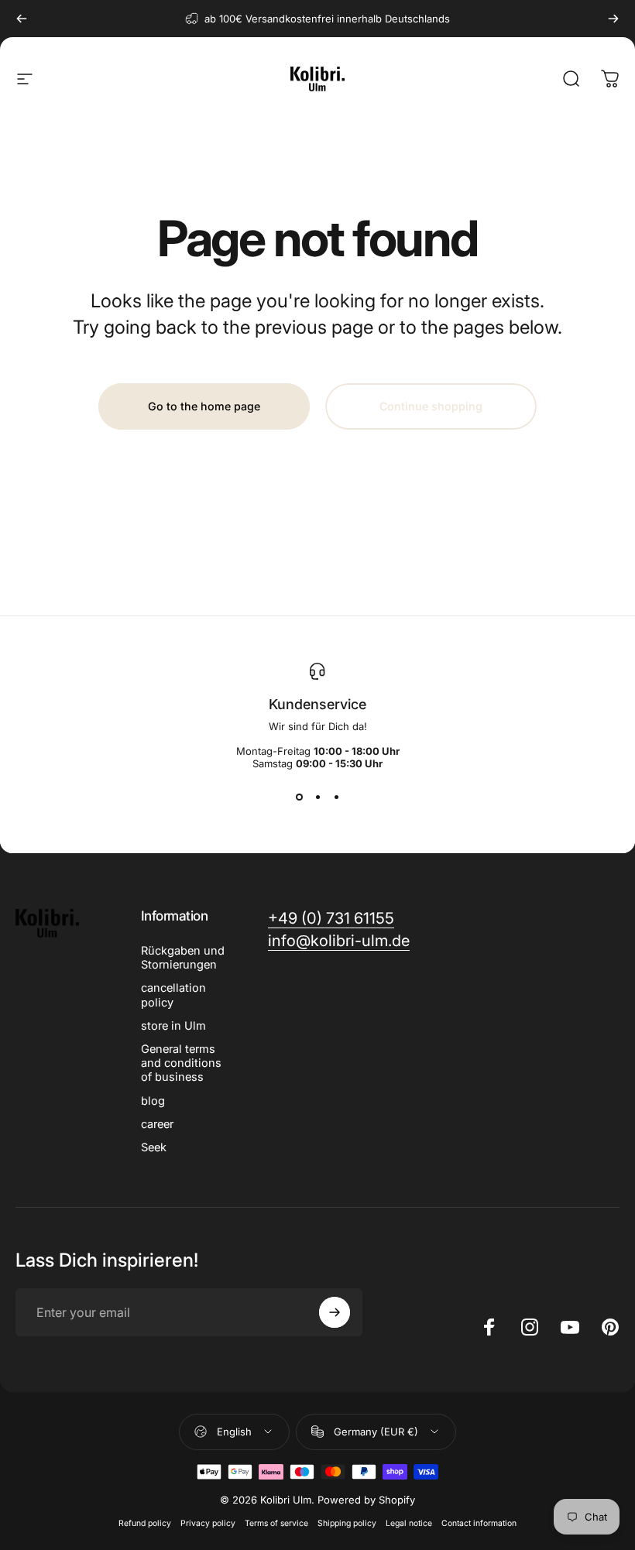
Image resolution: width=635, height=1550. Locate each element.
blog (153, 1101)
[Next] (613, 18)
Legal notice (409, 1523)
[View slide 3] (336, 797)
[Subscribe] (334, 1312)
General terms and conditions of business (181, 1063)
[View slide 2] (317, 797)
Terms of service (276, 1523)
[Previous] (22, 18)
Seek (153, 1147)
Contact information (479, 1523)
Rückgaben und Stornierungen (183, 958)
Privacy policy (207, 1523)
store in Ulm (173, 1026)
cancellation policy (173, 995)
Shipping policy (347, 1523)
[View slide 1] (299, 797)
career (157, 1124)
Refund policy (144, 1523)
